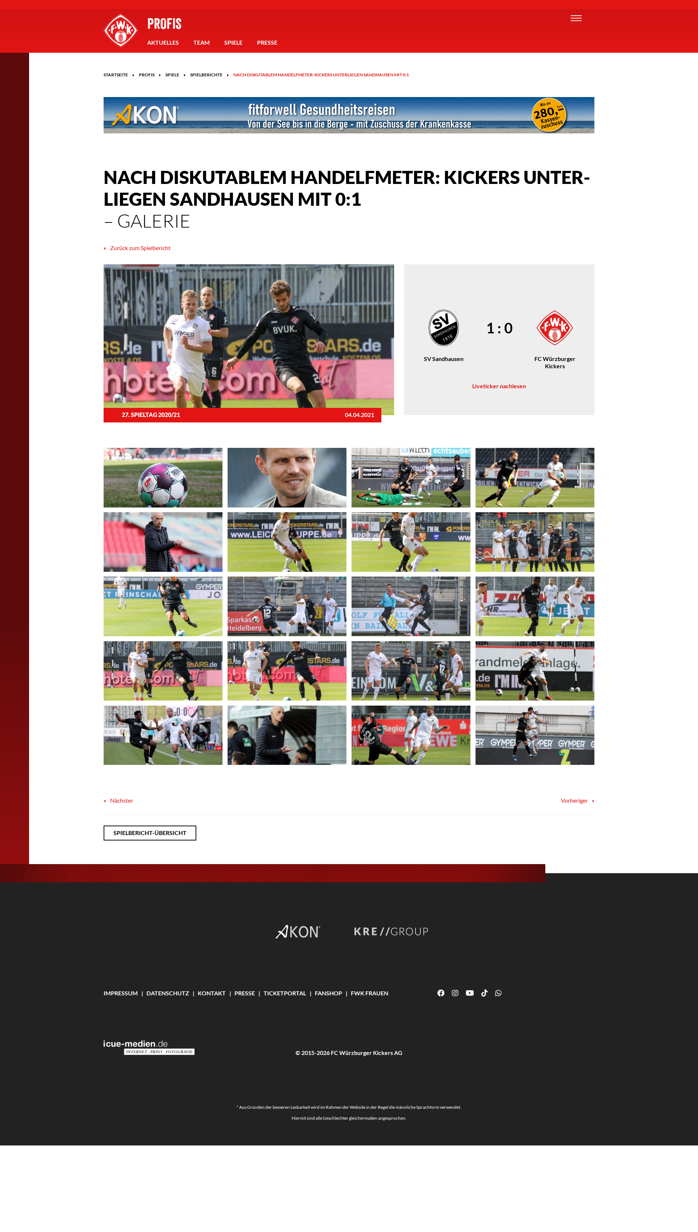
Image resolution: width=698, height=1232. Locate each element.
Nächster (121, 800)
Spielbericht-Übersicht (149, 832)
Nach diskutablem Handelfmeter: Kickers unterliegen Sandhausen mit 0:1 (321, 74)
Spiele (233, 42)
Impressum (121, 993)
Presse (267, 42)
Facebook (441, 993)
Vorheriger (575, 800)
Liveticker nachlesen (499, 385)
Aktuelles (163, 42)
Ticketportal (285, 993)
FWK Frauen (369, 993)
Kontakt (212, 993)
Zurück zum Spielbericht (140, 247)
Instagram (455, 993)
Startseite (116, 74)
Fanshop (328, 993)
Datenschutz (168, 993)
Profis (164, 23)
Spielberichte (206, 74)
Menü (576, 18)
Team (201, 42)
